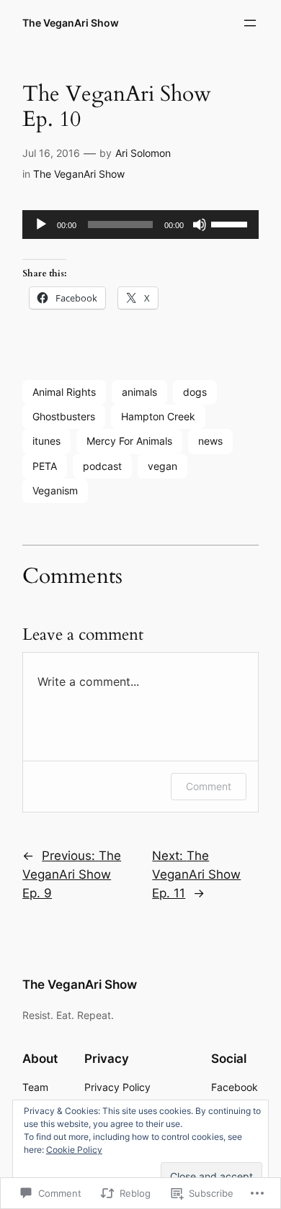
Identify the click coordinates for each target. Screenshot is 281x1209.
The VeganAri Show (70, 23)
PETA (44, 466)
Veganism (55, 490)
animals (139, 392)
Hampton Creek (158, 416)
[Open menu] (250, 23)
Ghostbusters (63, 416)
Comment (208, 786)
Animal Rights (64, 392)
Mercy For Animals (129, 441)
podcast (102, 466)
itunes (46, 441)
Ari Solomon (143, 153)
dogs (195, 392)
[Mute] (199, 224)
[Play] (41, 224)
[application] (140, 224)
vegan (162, 466)
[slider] (231, 223)
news (210, 441)
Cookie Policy (74, 1149)
